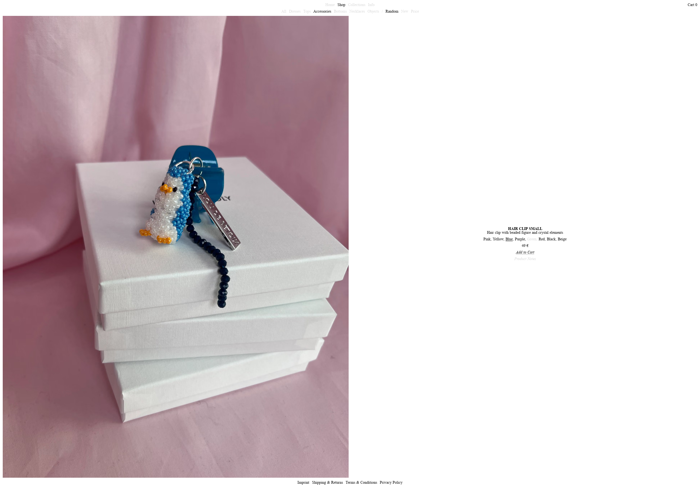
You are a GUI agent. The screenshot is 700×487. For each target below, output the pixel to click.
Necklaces (357, 11)
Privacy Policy (391, 482)
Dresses (295, 11)
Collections (356, 4)
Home (330, 4)
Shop (341, 4)
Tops (307, 11)
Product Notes (525, 259)
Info (371, 4)
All (283, 11)
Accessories (322, 11)
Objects (373, 11)
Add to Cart (525, 252)
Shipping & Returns (327, 482)
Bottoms (340, 11)
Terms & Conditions (361, 482)
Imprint (303, 482)
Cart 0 (692, 4)
